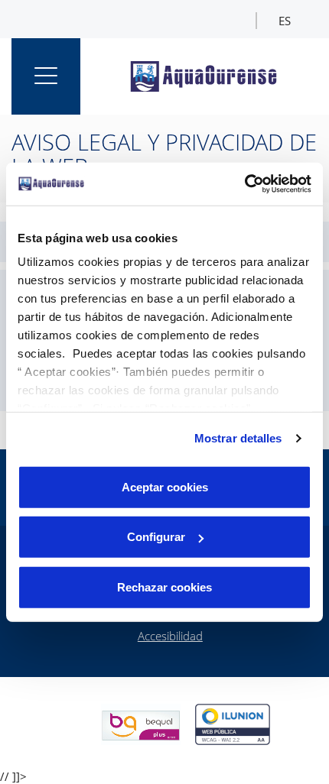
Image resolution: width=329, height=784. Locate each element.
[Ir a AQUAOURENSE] (206, 76)
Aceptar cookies (165, 486)
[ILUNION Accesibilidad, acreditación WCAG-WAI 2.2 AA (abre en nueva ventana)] (232, 724)
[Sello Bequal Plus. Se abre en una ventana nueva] (141, 724)
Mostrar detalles (238, 438)
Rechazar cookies (164, 586)
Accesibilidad (170, 635)
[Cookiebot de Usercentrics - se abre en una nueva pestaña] (244, 184)
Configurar (156, 536)
